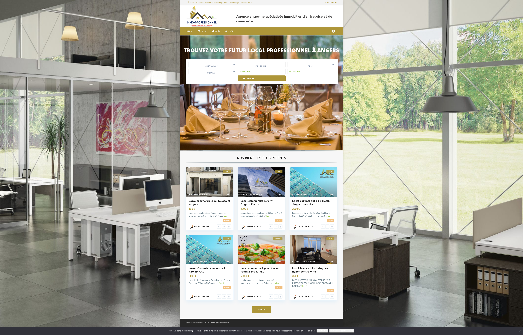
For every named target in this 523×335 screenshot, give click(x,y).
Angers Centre (197, 194)
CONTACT (230, 31)
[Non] (519, 331)
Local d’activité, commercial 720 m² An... (207, 269)
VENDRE (216, 31)
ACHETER (202, 31)
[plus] (225, 216)
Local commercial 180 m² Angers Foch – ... (257, 202)
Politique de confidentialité (341, 331)
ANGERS (207, 194)
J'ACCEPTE (322, 331)
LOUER (189, 31)
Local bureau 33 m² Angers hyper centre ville (310, 269)
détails (227, 220)
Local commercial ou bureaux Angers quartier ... (311, 202)
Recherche (248, 78)
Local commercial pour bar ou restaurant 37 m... (260, 269)
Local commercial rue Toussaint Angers (209, 202)
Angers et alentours (302, 194)
